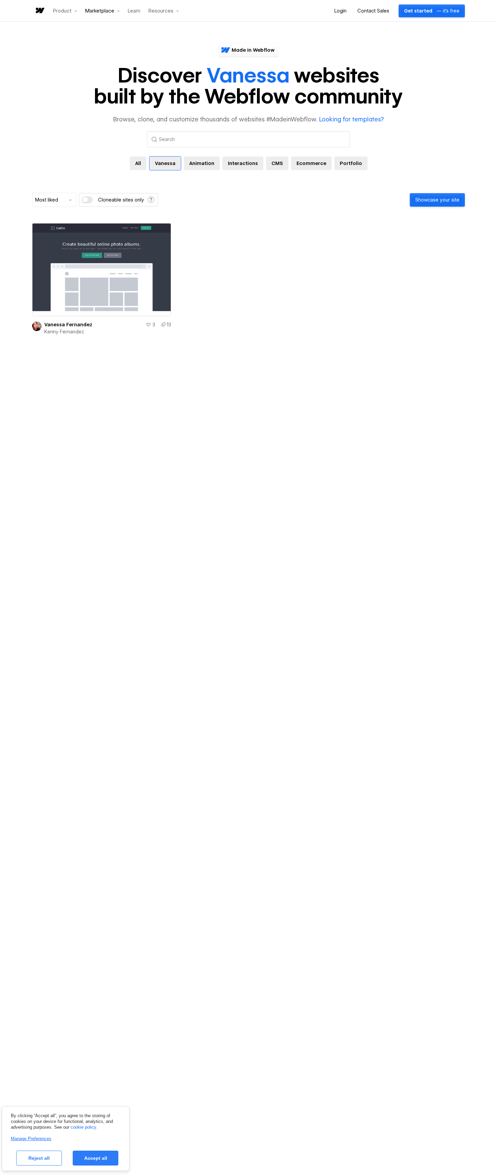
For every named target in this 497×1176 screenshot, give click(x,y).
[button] (65, 11)
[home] (39, 11)
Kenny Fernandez (64, 331)
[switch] (87, 199)
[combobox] (54, 200)
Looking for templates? (351, 119)
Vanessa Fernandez (68, 324)
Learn (134, 11)
